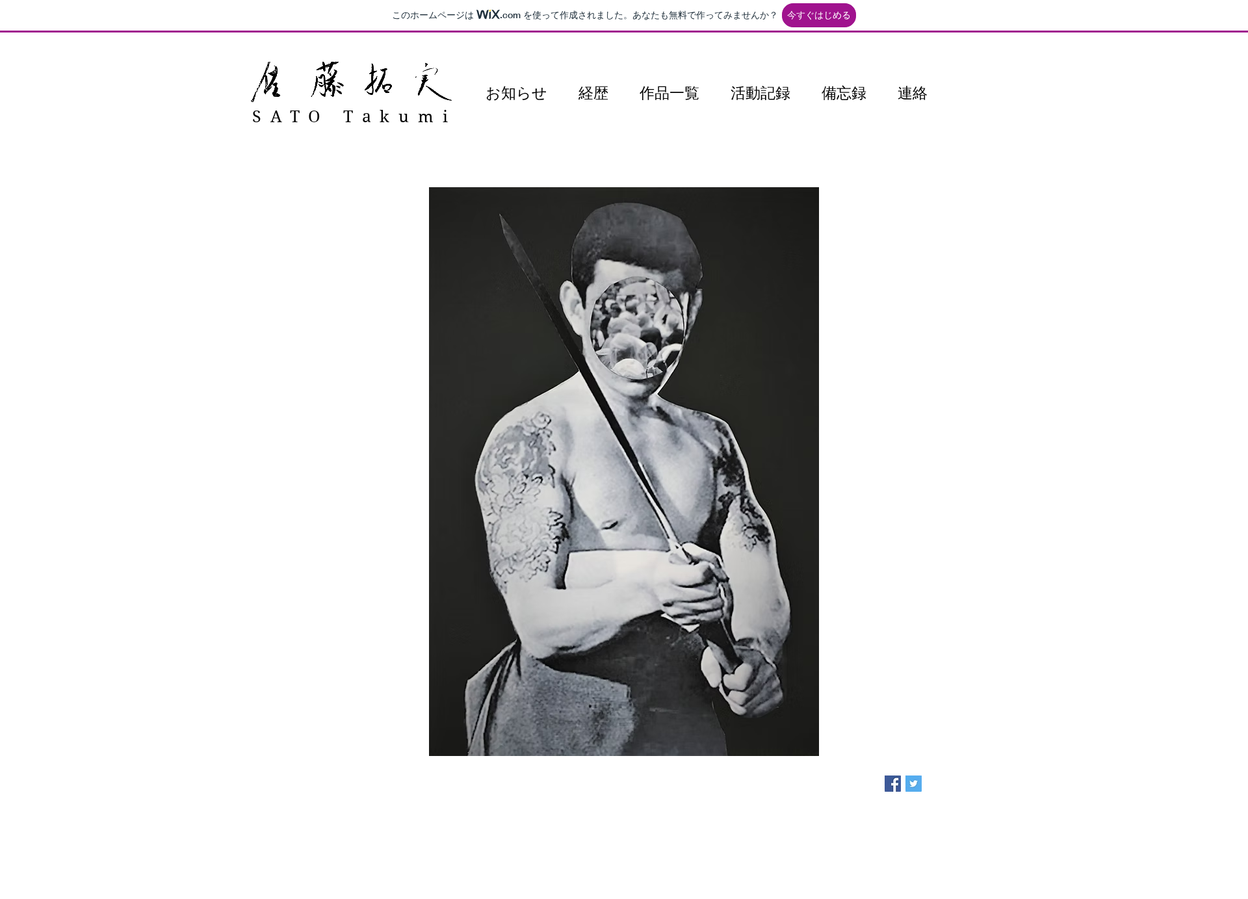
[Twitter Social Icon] (913, 783)
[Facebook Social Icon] (893, 783)
